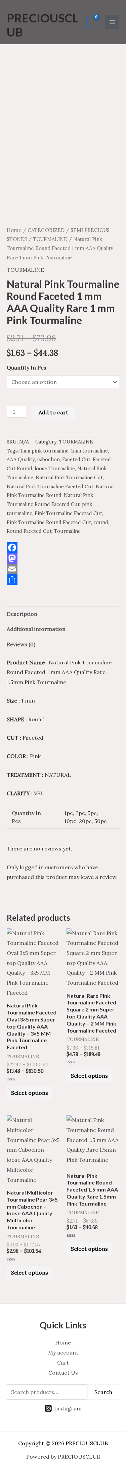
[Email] (63, 569)
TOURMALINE (50, 239)
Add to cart (53, 412)
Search (103, 1392)
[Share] (63, 579)
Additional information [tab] (36, 629)
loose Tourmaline (55, 469)
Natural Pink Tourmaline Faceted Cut (50, 487)
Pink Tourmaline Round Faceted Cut (49, 522)
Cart (63, 1362)
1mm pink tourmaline (44, 451)
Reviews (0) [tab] (21, 644)
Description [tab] (22, 613)
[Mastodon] (63, 558)
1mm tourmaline (89, 451)
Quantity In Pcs (26, 367)
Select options (29, 1092)
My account (63, 1352)
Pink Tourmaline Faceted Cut (68, 513)
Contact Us (63, 1372)
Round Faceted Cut (29, 531)
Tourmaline (67, 531)
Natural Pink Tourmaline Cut (69, 478)
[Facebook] (63, 547)
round (100, 522)
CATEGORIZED (46, 230)
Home (14, 230)
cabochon (48, 460)
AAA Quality (21, 460)
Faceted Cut (76, 460)
